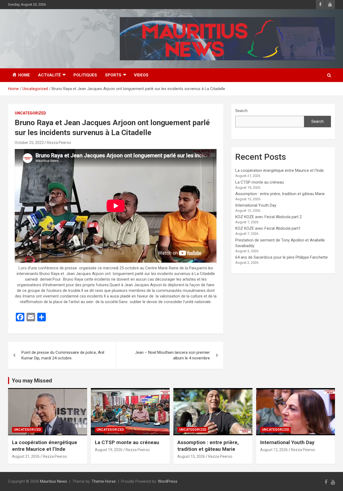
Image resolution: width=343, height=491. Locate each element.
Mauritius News (53, 481)
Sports (113, 75)
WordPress (167, 481)
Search (241, 110)
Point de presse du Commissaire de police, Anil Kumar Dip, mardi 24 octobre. (62, 355)
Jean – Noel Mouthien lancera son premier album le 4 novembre (172, 355)
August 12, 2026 (274, 450)
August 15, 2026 (191, 456)
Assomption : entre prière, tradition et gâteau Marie (280, 193)
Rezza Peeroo (59, 142)
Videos (141, 75)
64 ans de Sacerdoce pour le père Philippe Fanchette (281, 257)
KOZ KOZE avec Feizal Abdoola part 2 (268, 216)
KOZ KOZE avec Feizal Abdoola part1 (268, 228)
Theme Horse (104, 481)
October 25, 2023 (29, 142)
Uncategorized (30, 113)
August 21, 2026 (26, 456)
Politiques (85, 75)
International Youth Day (255, 205)
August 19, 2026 (108, 450)
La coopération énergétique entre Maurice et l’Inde (279, 170)
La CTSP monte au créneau (259, 182)
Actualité (49, 75)
